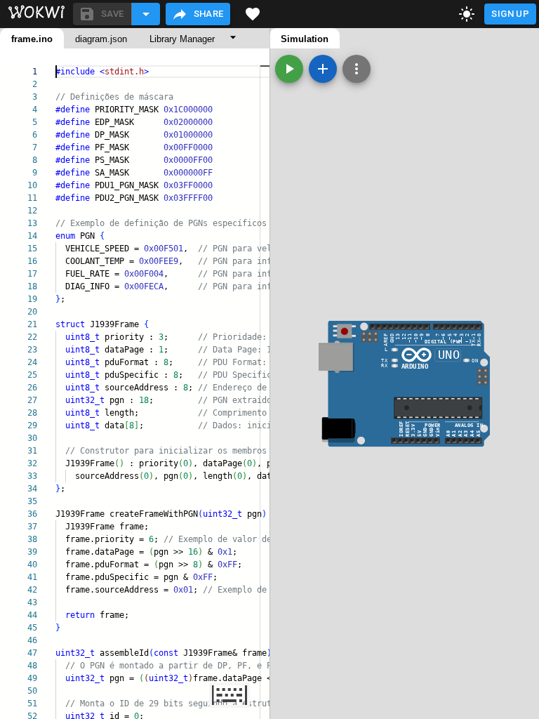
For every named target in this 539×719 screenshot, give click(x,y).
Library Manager (182, 39)
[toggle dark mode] (467, 14)
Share (209, 13)
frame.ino (32, 39)
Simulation (304, 39)
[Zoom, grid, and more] (356, 69)
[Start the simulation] (289, 69)
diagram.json (101, 39)
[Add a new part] (323, 69)
